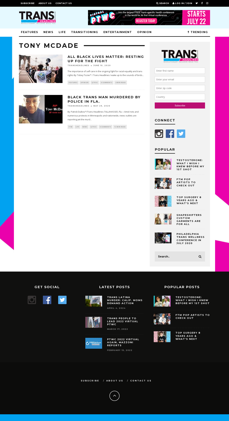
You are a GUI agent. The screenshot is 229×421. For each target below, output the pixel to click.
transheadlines (78, 65)
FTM (70, 127)
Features (29, 32)
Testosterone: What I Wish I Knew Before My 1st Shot (190, 165)
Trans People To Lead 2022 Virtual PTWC (122, 321)
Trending (198, 32)
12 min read (120, 127)
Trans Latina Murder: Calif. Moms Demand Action (125, 300)
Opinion (144, 32)
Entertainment (117, 32)
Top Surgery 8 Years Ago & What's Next (189, 200)
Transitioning (84, 32)
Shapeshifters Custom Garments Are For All (189, 220)
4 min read (121, 82)
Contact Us (63, 3)
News (48, 32)
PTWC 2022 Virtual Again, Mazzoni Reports (123, 342)
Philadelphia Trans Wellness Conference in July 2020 (191, 238)
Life (62, 32)
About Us (45, 3)
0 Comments (106, 82)
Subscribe (28, 3)
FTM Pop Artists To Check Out (186, 182)
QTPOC (95, 82)
